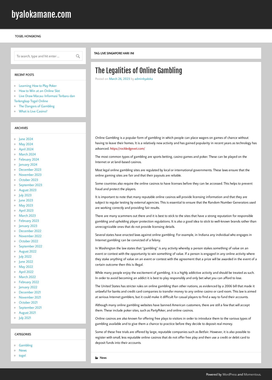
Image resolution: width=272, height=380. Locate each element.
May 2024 (26, 144)
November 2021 (30, 297)
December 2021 (30, 292)
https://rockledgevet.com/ (127, 148)
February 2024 (29, 159)
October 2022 (28, 241)
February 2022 (29, 282)
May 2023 (26, 205)
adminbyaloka (144, 78)
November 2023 (30, 174)
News (103, 358)
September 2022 (30, 246)
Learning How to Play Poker (38, 85)
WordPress (229, 374)
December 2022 (30, 231)
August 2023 (28, 190)
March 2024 (27, 154)
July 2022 (25, 256)
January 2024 (28, 164)
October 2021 (28, 302)
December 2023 (30, 169)
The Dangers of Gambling (37, 106)
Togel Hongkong (28, 36)
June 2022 (26, 261)
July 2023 (25, 195)
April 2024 (26, 149)
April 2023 (26, 210)
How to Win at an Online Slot (39, 91)
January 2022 (28, 287)
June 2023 (26, 200)
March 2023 (27, 215)
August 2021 (27, 312)
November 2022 (30, 236)
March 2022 (27, 277)
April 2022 (26, 272)
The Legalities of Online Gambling (138, 70)
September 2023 (30, 185)
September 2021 (30, 307)
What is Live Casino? (33, 111)
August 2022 (27, 251)
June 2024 (26, 139)
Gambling (26, 345)
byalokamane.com (41, 14)
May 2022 (26, 266)
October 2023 (28, 180)
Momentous (252, 374)
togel (22, 355)
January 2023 (28, 226)
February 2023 (29, 220)
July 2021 (25, 317)
